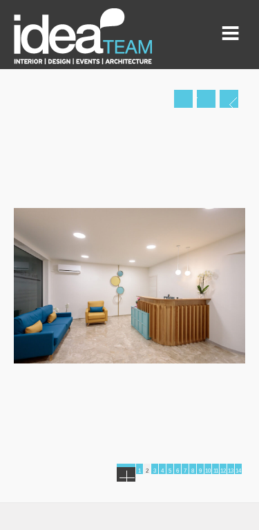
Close (206, 99)
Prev (183, 99)
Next (229, 99)
